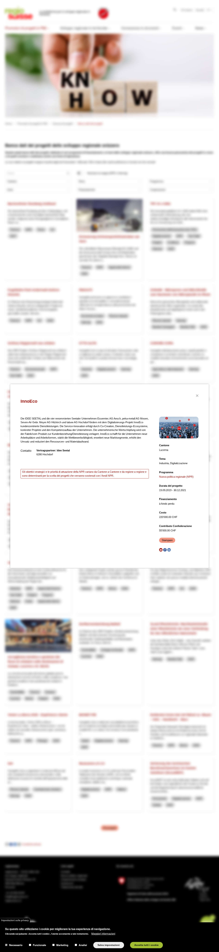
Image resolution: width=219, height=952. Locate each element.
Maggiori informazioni (103, 933)
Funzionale (39, 945)
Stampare (167, 540)
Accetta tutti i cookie (146, 945)
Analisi (83, 945)
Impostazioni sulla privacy (15, 920)
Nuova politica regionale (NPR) (176, 476)
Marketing (62, 945)
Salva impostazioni (109, 945)
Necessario (15, 945)
